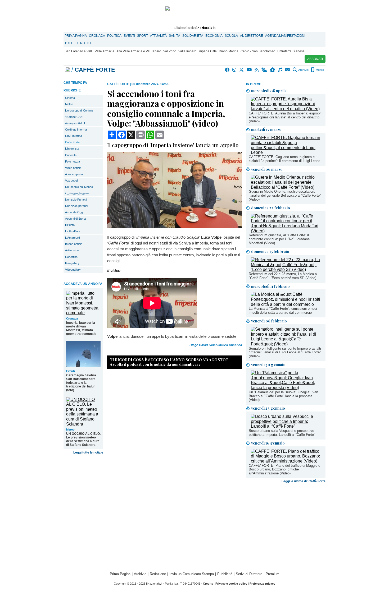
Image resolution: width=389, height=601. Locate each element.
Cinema (70, 97)
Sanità (174, 36)
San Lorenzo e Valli (79, 51)
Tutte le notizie (78, 43)
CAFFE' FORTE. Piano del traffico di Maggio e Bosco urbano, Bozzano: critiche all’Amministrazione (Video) (284, 469)
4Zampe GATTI (75, 123)
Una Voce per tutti (76, 205)
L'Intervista (72, 148)
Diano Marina (228, 51)
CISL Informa (73, 135)
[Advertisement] (285, 527)
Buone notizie (73, 244)
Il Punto (70, 224)
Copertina (71, 256)
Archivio (303, 69)
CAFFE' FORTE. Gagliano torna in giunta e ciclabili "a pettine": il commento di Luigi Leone (284, 159)
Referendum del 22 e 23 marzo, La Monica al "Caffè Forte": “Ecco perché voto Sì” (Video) (283, 276)
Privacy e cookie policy (231, 583)
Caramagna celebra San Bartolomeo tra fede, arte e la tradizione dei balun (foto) (81, 382)
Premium (272, 574)
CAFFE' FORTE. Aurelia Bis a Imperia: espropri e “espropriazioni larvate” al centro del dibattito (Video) (285, 117)
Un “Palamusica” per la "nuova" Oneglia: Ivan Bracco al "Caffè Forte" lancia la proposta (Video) (283, 396)
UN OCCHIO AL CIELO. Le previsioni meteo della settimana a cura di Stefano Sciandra (83, 439)
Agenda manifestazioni (285, 36)
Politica (114, 36)
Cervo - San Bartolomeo (258, 51)
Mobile (319, 69)
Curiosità (70, 155)
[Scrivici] (287, 69)
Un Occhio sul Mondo (79, 186)
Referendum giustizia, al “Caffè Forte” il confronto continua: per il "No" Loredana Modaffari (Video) (279, 239)
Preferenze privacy (262, 583)
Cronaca (97, 36)
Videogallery (73, 269)
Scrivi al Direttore (249, 574)
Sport (142, 36)
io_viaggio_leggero (77, 193)
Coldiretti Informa (76, 129)
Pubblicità (224, 574)
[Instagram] (234, 69)
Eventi (129, 36)
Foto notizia (72, 161)
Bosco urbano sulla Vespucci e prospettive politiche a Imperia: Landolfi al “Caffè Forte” (282, 433)
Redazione (158, 574)
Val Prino (169, 51)
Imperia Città (207, 51)
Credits (208, 583)
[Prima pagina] (67, 69)
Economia (214, 36)
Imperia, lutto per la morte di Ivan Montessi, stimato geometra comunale (81, 328)
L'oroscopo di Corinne (79, 110)
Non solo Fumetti (76, 199)
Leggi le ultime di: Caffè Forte (303, 481)
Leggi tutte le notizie (88, 452)
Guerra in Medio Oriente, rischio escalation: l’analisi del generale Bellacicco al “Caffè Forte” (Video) (285, 195)
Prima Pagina (76, 36)
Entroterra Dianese (291, 51)
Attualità (158, 36)
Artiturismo (72, 250)
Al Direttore (251, 36)
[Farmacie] (272, 69)
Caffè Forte (72, 142)
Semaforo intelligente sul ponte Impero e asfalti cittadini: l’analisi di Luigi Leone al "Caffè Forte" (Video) (285, 352)
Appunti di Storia (75, 218)
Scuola (231, 36)
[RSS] (257, 69)
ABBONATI (315, 59)
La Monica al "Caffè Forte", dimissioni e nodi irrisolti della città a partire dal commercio (283, 311)
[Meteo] (264, 69)
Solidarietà (192, 36)
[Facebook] (227, 69)
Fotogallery (72, 263)
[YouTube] (249, 69)
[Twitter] (241, 69)
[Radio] (280, 69)
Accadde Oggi (74, 212)
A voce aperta (74, 174)
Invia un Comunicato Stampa (191, 574)
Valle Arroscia (104, 51)
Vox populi (71, 180)
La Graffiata (72, 231)
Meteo (69, 104)
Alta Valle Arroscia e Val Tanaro (138, 51)
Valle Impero (187, 51)
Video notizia (73, 167)
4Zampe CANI (74, 116)
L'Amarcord (72, 237)
